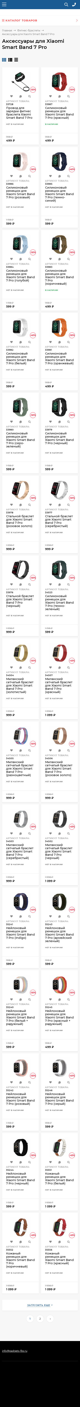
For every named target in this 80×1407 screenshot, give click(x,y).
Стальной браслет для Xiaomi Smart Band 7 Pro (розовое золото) (20, 521)
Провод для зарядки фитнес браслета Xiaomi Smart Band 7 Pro (19, 113)
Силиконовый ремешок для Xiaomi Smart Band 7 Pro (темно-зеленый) (59, 602)
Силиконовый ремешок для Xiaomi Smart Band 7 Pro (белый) (20, 358)
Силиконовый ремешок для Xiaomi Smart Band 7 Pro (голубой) (20, 275)
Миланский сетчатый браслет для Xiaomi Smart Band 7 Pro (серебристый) (19, 851)
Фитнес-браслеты (28, 30)
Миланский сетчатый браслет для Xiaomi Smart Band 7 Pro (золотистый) (19, 685)
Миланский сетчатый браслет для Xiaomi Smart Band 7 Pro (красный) (58, 685)
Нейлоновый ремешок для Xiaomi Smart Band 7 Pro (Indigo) (20, 933)
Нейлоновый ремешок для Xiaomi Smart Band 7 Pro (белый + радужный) (20, 1017)
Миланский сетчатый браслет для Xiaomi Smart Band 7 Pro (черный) (58, 851)
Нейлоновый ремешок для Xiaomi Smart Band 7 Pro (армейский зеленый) (59, 934)
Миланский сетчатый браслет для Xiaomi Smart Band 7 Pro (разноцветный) (19, 768)
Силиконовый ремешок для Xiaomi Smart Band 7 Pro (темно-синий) (59, 194)
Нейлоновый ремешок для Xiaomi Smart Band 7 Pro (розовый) (20, 1099)
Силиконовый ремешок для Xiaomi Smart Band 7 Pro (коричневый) (59, 277)
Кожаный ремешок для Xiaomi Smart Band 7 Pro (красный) (59, 1258)
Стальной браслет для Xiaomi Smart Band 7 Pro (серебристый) (59, 521)
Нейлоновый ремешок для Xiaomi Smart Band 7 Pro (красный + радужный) (59, 1017)
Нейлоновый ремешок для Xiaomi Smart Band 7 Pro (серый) (59, 1099)
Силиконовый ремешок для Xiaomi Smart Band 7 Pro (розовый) (20, 192)
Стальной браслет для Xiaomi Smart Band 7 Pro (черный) (20, 601)
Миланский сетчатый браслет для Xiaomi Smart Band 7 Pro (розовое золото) (58, 768)
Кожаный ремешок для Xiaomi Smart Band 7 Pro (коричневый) (20, 1260)
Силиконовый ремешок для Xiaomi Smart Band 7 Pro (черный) (59, 438)
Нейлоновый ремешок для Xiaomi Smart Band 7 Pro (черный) (20, 1178)
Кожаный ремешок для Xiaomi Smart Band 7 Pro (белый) (59, 1178)
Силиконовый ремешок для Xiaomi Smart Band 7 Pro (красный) (59, 113)
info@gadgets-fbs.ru (14, 1350)
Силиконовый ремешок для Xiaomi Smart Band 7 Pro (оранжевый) (59, 358)
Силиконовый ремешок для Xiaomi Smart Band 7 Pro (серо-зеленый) (20, 440)
